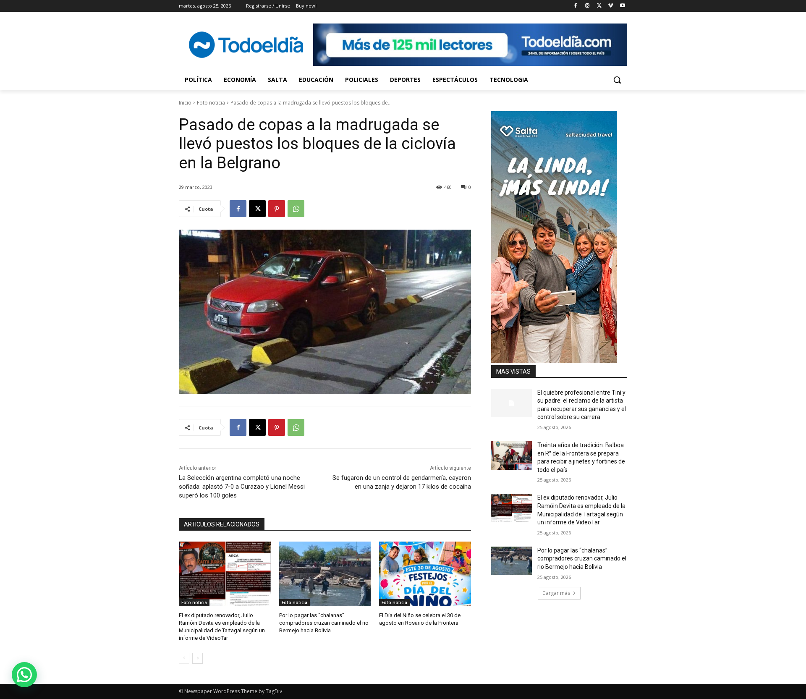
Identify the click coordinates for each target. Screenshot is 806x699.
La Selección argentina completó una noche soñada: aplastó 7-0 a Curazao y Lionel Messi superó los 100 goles (242, 486)
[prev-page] (184, 658)
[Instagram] (587, 6)
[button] (617, 80)
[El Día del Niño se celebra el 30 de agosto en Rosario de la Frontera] (425, 574)
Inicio (185, 102)
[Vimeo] (610, 6)
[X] (599, 6)
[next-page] (197, 658)
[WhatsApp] (296, 208)
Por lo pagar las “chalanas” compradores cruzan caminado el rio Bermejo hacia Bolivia (324, 623)
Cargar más (556, 593)
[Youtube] (622, 6)
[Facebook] (576, 6)
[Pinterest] (276, 208)
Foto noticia (211, 102)
